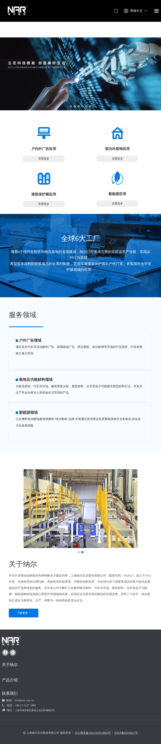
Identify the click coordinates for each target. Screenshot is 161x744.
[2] (117, 133)
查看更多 (43, 158)
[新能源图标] (117, 178)
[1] (44, 133)
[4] (44, 178)
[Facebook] (5, 652)
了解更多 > (23, 612)
